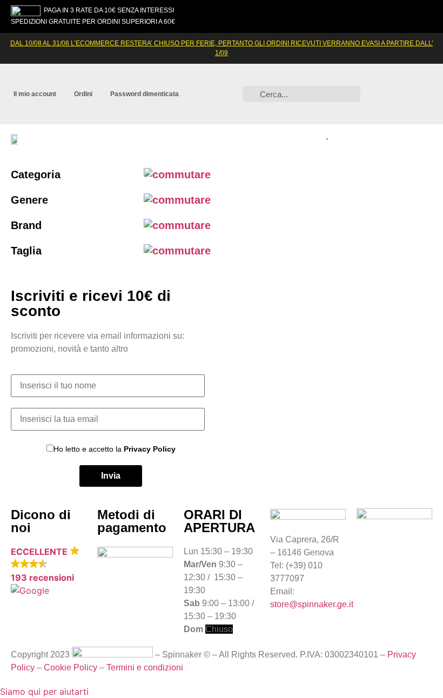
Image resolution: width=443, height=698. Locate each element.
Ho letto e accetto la (114, 449)
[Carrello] (351, 136)
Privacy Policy (150, 449)
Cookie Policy (70, 667)
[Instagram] (376, 77)
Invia (110, 475)
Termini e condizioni (144, 667)
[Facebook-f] (406, 77)
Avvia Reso (119, 575)
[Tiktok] (406, 107)
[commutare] (177, 174)
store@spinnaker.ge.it (311, 604)
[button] (403, 138)
